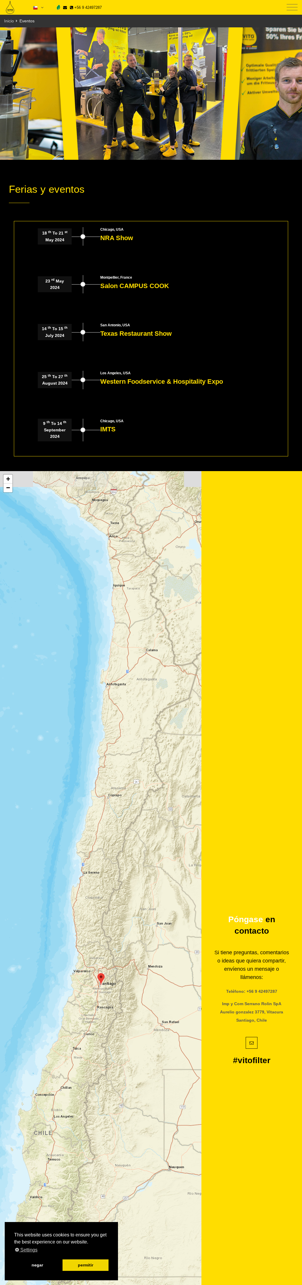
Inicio (9, 21)
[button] (101, 979)
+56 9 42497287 (87, 7)
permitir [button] (85, 1265)
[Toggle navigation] (292, 7)
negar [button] (37, 1265)
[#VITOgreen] (58, 7)
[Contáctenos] (65, 7)
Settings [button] (28, 1249)
